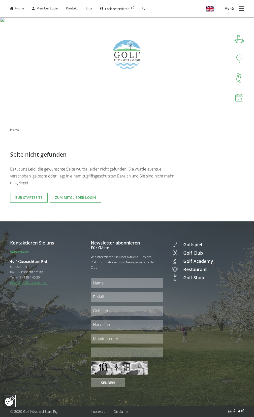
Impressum (99, 411)
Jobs (89, 8)
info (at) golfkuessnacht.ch (29, 282)
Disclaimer (122, 411)
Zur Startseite (28, 197)
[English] (210, 8)
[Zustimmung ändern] (10, 401)
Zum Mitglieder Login (75, 197)
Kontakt (72, 8)
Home (17, 8)
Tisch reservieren (115, 9)
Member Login (45, 8)
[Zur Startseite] (127, 54)
